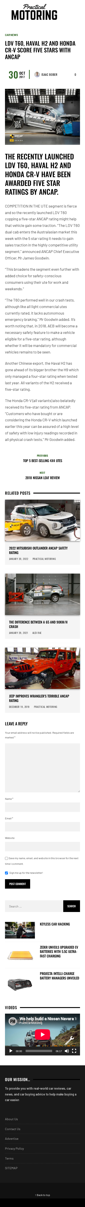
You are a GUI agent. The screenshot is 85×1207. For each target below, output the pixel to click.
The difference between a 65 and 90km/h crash (38, 624)
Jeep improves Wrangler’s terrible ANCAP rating (39, 698)
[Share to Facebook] (21, 1202)
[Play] (11, 1051)
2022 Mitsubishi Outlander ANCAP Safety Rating (38, 550)
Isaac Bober (49, 74)
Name (9, 798)
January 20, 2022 (18, 559)
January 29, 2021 (18, 633)
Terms (9, 1158)
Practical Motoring (44, 559)
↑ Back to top (42, 1194)
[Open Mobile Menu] (68, 12)
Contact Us (12, 1129)
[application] (42, 1034)
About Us (11, 1119)
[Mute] (67, 1051)
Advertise (11, 1138)
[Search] (76, 12)
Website (10, 837)
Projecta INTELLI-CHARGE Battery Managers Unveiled (59, 975)
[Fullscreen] (74, 1051)
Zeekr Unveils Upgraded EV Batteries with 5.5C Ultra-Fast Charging (59, 951)
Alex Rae (37, 633)
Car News (11, 35)
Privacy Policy (14, 1148)
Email (9, 818)
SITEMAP (11, 1168)
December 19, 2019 (19, 707)
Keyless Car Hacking (55, 924)
